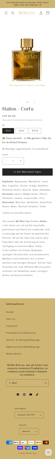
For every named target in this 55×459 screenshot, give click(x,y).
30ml (8, 131)
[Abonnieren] (45, 383)
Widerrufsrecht (13, 354)
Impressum (11, 326)
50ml (21, 131)
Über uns (10, 319)
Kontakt (10, 312)
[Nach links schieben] (20, 102)
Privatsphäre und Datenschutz (21, 333)
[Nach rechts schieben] (34, 102)
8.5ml (35, 131)
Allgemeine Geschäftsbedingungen (23, 347)
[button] (6, 13)
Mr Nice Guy (31, 453)
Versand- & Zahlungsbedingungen (23, 340)
